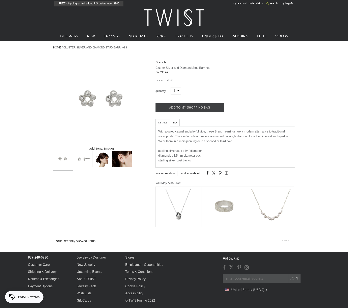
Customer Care (39, 264)
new (91, 36)
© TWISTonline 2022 (140, 300)
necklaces (138, 36)
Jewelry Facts (86, 286)
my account (240, 3)
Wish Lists (84, 293)
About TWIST (86, 279)
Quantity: (162, 90)
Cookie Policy (135, 286)
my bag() (287, 3)
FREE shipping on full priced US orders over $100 (88, 3)
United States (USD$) (248, 290)
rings (161, 36)
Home (57, 47)
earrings (112, 36)
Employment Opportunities (144, 264)
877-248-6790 (38, 257)
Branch (160, 62)
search (273, 3)
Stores (130, 257)
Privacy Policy (135, 279)
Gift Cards (84, 300)
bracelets (184, 36)
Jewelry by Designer (91, 257)
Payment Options (40, 286)
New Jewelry (86, 264)
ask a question (165, 173)
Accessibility (134, 293)
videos (281, 36)
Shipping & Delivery (42, 271)
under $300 (212, 36)
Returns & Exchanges (43, 279)
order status (256, 3)
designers (69, 36)
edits (261, 36)
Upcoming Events (89, 271)
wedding (240, 36)
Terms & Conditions (139, 271)
